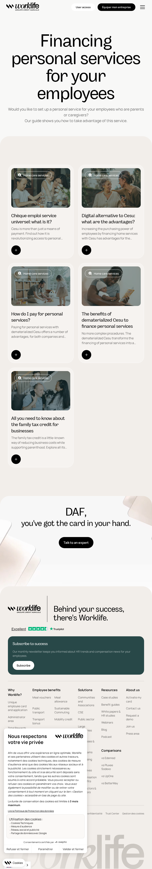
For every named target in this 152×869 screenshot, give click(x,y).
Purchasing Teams (85, 761)
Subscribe (23, 665)
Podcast (106, 737)
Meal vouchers (41, 697)
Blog (104, 729)
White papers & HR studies (111, 713)
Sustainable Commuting (61, 710)
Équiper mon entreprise (116, 7)
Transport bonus (38, 721)
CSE (80, 712)
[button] (142, 7)
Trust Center (112, 813)
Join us (130, 726)
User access (83, 7)
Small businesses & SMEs (86, 741)
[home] (22, 7)
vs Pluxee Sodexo (107, 767)
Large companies (85, 728)
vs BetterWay (109, 783)
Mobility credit (63, 719)
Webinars (107, 722)
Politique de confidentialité (87, 813)
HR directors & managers (87, 790)
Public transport (38, 710)
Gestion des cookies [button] (133, 813)
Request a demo (132, 717)
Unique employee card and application (17, 706)
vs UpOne (107, 776)
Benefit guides (110, 704)
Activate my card (133, 699)
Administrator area (16, 719)
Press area (132, 733)
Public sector (86, 719)
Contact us (133, 708)
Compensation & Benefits (87, 779)
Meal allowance (60, 699)
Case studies (109, 697)
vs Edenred (108, 758)
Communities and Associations (86, 701)
